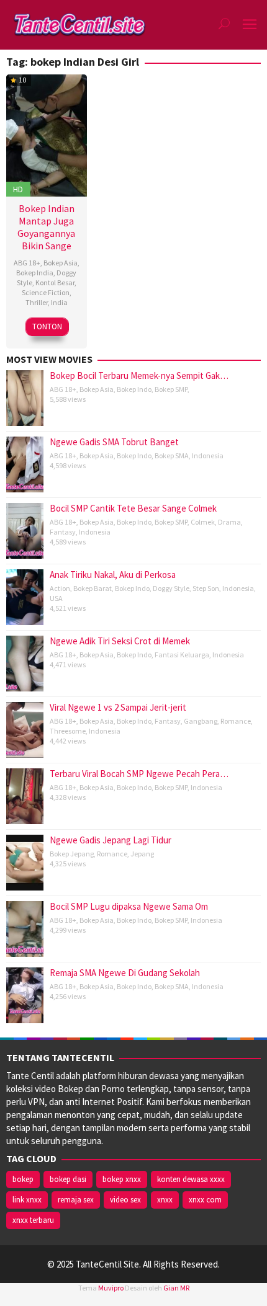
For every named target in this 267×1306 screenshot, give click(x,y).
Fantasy (63, 531)
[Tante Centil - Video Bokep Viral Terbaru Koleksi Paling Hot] (79, 24)
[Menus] (249, 24)
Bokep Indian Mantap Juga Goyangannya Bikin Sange (46, 227)
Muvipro (111, 1287)
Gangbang (200, 721)
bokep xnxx (121, 1179)
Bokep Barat (92, 588)
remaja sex (76, 1199)
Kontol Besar (55, 282)
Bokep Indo (134, 389)
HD (18, 189)
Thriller (36, 302)
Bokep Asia (60, 262)
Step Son (205, 588)
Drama (229, 521)
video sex (125, 1199)
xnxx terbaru (33, 1220)
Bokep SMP (171, 389)
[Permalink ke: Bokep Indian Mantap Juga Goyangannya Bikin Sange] (47, 134)
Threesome (68, 730)
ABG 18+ (27, 262)
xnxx (165, 1199)
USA (56, 598)
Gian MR (176, 1287)
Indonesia (208, 455)
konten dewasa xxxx (191, 1179)
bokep (23, 1179)
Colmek (203, 521)
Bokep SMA (172, 455)
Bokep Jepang (72, 853)
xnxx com (205, 1199)
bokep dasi (68, 1179)
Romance (235, 721)
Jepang (142, 853)
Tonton (47, 326)
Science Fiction (46, 292)
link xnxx (27, 1199)
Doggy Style (171, 588)
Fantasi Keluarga (182, 654)
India (59, 302)
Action (60, 588)
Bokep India (34, 272)
